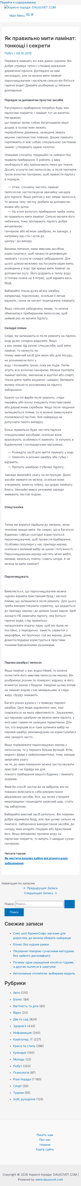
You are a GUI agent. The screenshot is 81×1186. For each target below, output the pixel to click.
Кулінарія (19, 1052)
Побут (9, 53)
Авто (16, 992)
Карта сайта (45, 1149)
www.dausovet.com (49, 1179)
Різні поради (22, 1079)
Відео (17, 1012)
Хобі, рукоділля (24, 1099)
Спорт (17, 1086)
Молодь (19, 1059)
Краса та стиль (24, 1046)
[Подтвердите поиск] (69, 904)
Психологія (21, 1072)
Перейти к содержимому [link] (18, 2)
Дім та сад (21, 1019)
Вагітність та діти (25, 1006)
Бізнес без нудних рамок (31, 944)
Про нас (45, 1139)
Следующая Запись (40, 893)
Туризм (18, 1092)
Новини (45, 1144)
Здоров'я (19, 1026)
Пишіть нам (45, 1135)
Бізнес (17, 999)
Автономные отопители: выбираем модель (44, 973)
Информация (22, 1032)
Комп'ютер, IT (23, 1039)
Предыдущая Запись (40, 888)
